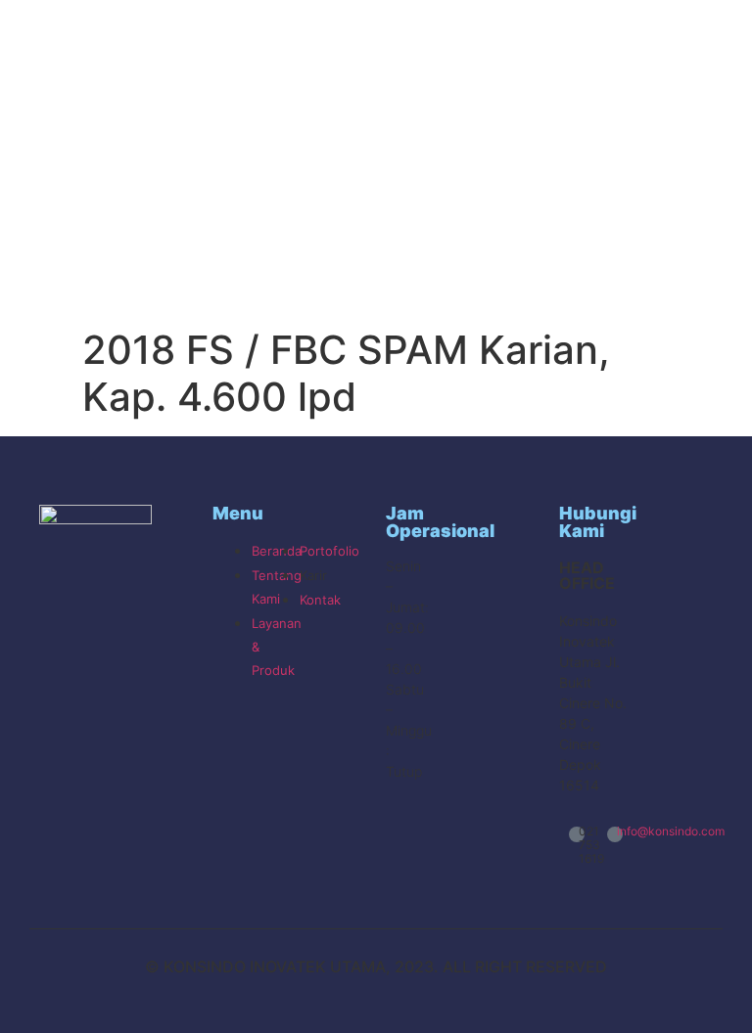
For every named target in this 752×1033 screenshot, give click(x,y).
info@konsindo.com (671, 831)
